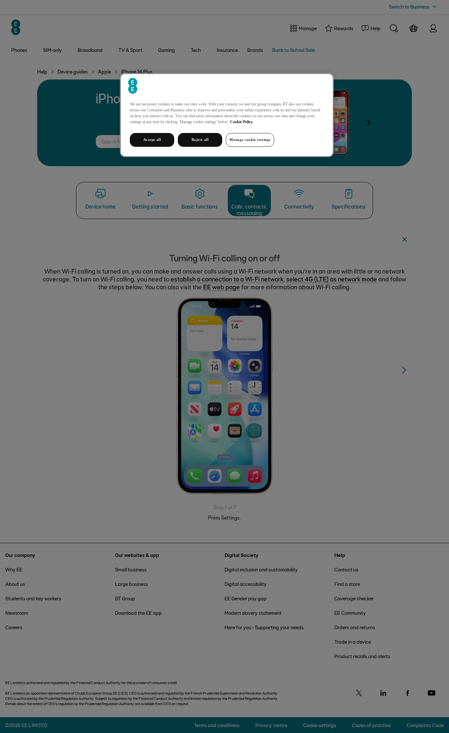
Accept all (152, 140)
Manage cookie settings (250, 140)
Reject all (200, 140)
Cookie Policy (241, 122)
